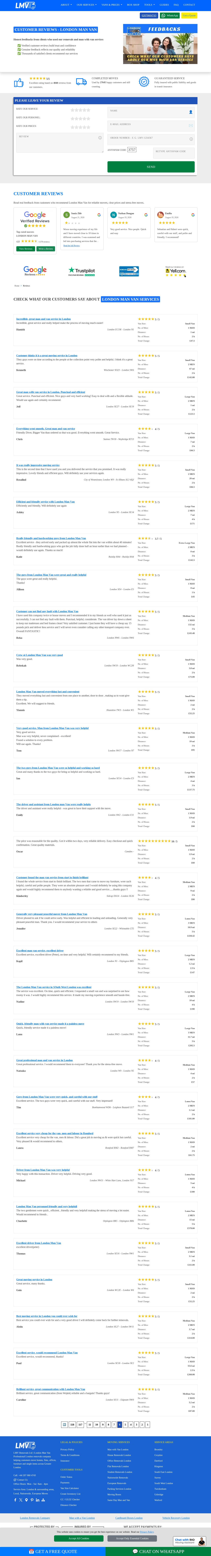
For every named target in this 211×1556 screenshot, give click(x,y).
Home (17, 286)
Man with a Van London (82, 1517)
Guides (164, 4)
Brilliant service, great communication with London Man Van (50, 1389)
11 (90, 1424)
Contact (189, 4)
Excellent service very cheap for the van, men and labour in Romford (54, 1133)
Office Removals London (119, 1461)
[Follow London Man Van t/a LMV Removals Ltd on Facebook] (15, 1500)
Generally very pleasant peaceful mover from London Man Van (51, 914)
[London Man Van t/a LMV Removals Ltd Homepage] (25, 5)
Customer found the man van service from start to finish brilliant (52, 877)
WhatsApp (172, 15)
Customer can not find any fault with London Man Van (47, 611)
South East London (163, 1472)
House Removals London (119, 1455)
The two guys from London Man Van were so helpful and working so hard (58, 767)
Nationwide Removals (117, 1477)
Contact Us (21, 1480)
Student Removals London (119, 1472)
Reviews (26, 286)
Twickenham (160, 1489)
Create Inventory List (70, 1494)
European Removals (116, 1483)
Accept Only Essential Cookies (132, 1538)
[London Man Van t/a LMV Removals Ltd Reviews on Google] (35, 271)
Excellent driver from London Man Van (38, 1243)
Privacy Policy (67, 1449)
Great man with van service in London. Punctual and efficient (50, 392)
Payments (64, 1482)
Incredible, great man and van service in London (43, 319)
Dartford (158, 1461)
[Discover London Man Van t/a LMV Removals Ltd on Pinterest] (32, 1500)
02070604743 (149, 15)
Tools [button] (148, 4)
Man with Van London (117, 1449)
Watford (158, 1500)
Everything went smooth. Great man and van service (45, 428)
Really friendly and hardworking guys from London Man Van (51, 538)
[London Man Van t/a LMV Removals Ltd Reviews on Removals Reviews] (129, 271)
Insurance (64, 1461)
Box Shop (133, 4)
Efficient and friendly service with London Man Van (45, 501)
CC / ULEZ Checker (70, 1499)
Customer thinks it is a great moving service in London (46, 355)
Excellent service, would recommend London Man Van (47, 1352)
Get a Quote (189, 15)
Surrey (157, 1477)
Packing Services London (119, 1489)
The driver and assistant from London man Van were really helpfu (53, 804)
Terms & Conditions (69, 1455)
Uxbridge (158, 1494)
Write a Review (46, 249)
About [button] (65, 4)
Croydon (158, 1455)
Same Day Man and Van (118, 1500)
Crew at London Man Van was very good (39, 655)
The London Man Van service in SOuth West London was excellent (53, 987)
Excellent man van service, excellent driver (40, 950)
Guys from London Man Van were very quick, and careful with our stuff (56, 1096)
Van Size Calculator (69, 1488)
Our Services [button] (86, 4)
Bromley (158, 1449)
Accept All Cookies (79, 1538)
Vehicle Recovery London (176, 1517)
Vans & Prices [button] (111, 4)
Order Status (66, 1477)
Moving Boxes (114, 1494)
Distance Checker (68, 1505)
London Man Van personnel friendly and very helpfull (46, 1206)
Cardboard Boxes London (129, 1517)
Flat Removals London (118, 1466)
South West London (163, 1483)
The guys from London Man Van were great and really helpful (51, 574)
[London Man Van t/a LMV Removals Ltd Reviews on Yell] (176, 271)
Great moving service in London (34, 1279)
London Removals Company (35, 1517)
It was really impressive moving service (38, 465)
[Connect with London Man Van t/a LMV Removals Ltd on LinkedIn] (37, 1500)
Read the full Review (71, 245)
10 (96, 1424)
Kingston (158, 1466)
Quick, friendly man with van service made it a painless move (50, 1023)
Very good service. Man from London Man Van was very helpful (52, 728)
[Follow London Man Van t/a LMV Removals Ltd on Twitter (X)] (20, 1500)
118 (72, 1424)
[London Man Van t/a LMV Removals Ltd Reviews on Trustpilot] (82, 271)
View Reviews (25, 249)
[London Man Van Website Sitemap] (43, 1500)
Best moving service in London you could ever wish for (46, 1316)
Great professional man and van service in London (44, 1060)
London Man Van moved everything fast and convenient (47, 691)
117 (80, 1424)
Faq (176, 4)
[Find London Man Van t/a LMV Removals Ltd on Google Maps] (26, 1500)
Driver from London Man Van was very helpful (43, 1169)
